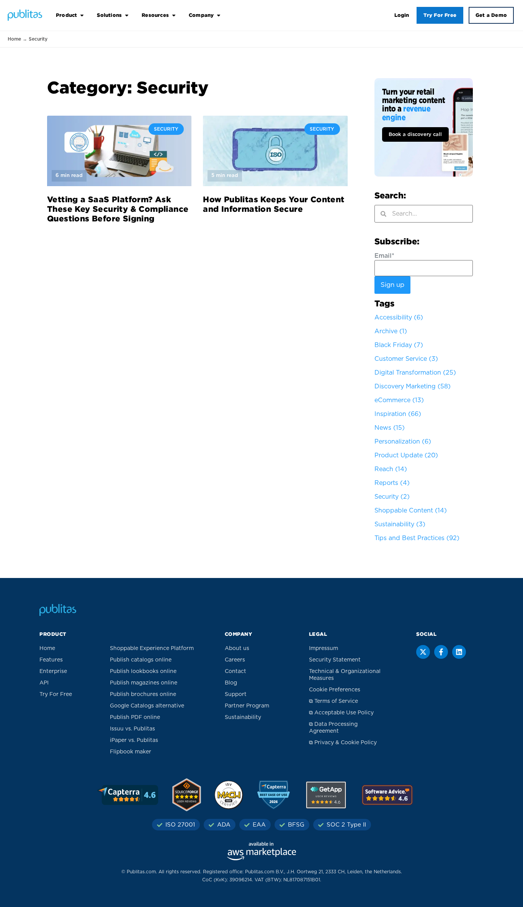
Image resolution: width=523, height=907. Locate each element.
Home (14, 39)
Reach (390, 469)
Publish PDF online (135, 717)
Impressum (323, 648)
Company (201, 15)
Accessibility (398, 317)
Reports (392, 483)
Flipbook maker (130, 752)
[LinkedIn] (459, 652)
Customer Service (406, 359)
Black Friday (398, 345)
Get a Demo (491, 15)
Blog (231, 683)
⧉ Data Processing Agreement (333, 728)
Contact (235, 671)
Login (401, 15)
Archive (390, 331)
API (44, 683)
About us (237, 648)
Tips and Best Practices (416, 538)
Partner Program (247, 706)
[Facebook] (441, 652)
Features (51, 660)
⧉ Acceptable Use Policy (341, 712)
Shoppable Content (410, 511)
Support (236, 694)
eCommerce (399, 400)
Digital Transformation (415, 373)
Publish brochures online (143, 694)
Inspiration (397, 414)
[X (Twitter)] (423, 652)
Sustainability (399, 524)
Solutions (109, 15)
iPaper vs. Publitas (134, 740)
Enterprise (53, 671)
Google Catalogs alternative (147, 706)
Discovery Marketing (412, 386)
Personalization (402, 442)
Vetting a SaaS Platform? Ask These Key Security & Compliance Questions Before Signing (117, 209)
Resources (155, 15)
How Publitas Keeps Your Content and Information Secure (273, 204)
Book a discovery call (415, 134)
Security (392, 497)
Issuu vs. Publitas (132, 729)
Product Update (406, 455)
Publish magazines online (143, 683)
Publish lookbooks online (143, 671)
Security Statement (335, 660)
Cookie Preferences (334, 690)
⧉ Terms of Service (333, 701)
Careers (235, 660)
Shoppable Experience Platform (152, 648)
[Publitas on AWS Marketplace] (261, 851)
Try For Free (439, 15)
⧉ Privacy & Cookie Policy (343, 742)
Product (66, 15)
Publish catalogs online (141, 660)
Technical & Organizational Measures (345, 675)
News (389, 428)
